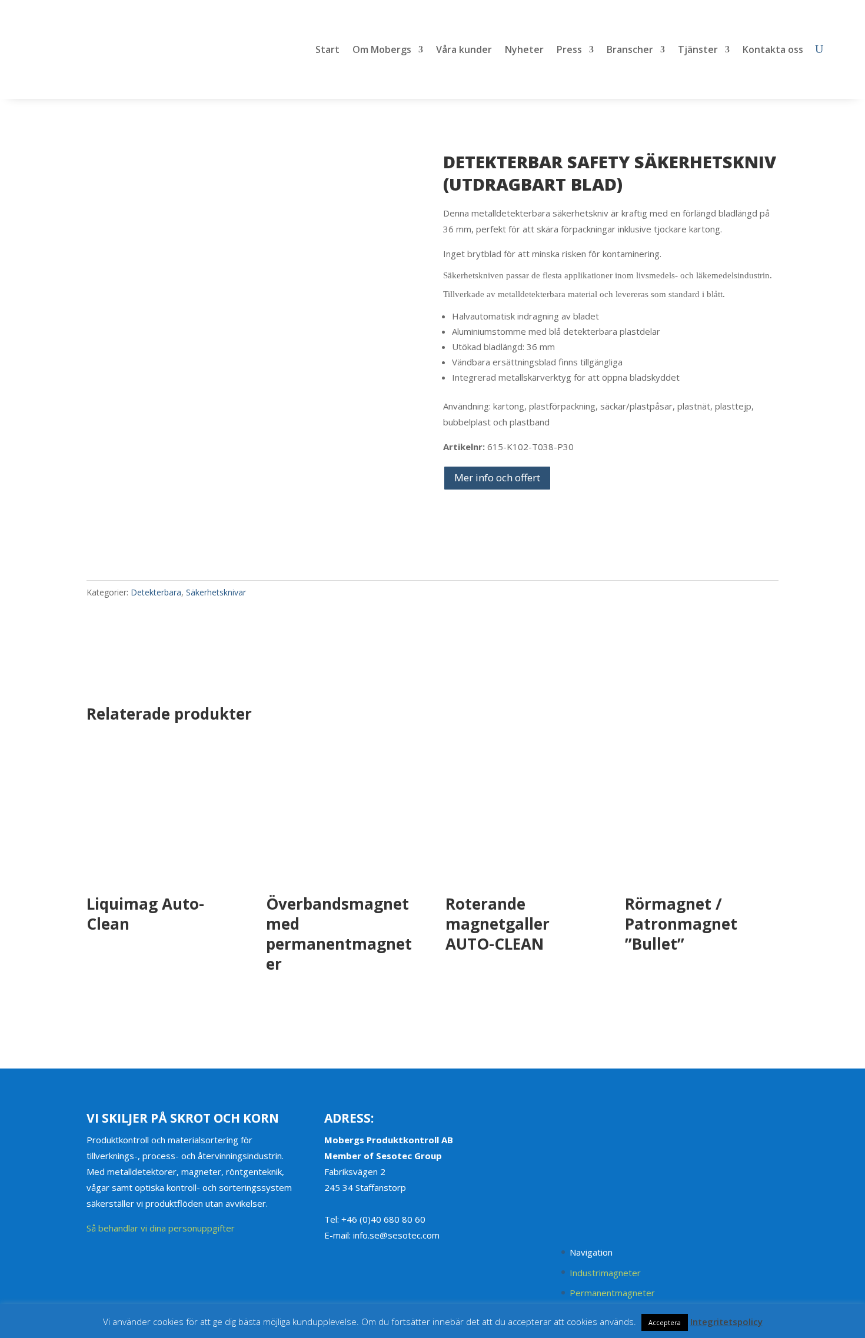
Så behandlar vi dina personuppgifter (160, 1228)
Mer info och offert (497, 477)
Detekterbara (156, 592)
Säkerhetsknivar (216, 592)
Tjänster (698, 50)
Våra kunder (464, 50)
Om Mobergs (381, 50)
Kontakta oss (773, 50)
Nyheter (524, 50)
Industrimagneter (605, 1273)
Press (569, 50)
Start (327, 50)
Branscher (630, 50)
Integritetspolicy (726, 1321)
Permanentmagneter (612, 1293)
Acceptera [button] (664, 1322)
